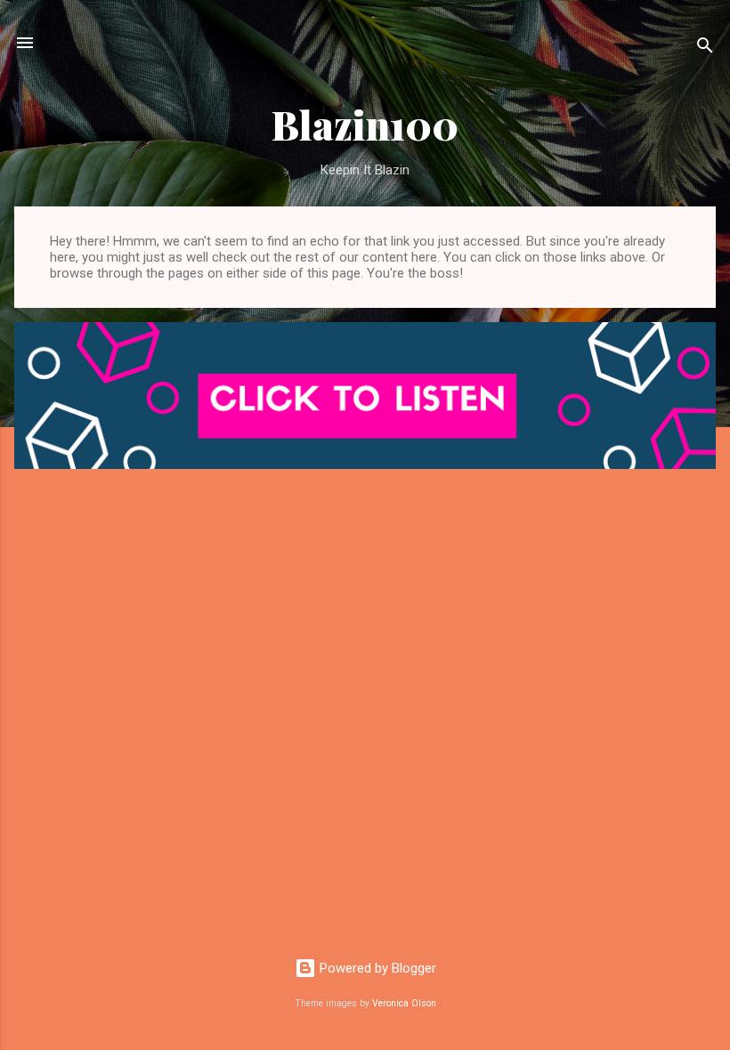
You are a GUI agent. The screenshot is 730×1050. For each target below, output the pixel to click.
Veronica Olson (404, 1003)
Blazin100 (365, 124)
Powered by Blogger (376, 968)
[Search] (705, 48)
